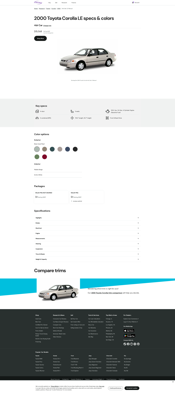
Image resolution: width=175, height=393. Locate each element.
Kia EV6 (126, 371)
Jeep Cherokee (93, 371)
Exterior (37, 140)
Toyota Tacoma (39, 365)
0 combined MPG (45, 118)
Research (64, 2)
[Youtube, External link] (131, 344)
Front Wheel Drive (116, 118)
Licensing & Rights (97, 379)
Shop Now (40, 38)
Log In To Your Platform (130, 322)
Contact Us (65, 379)
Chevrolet (109, 356)
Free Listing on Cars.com (78, 325)
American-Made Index (59, 334)
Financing (38, 342)
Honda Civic (56, 362)
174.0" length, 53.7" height (83, 118)
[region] (87, 386)
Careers (87, 379)
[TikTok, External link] (125, 344)
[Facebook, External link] (128, 344)
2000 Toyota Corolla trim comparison (106, 293)
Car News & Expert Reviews (60, 322)
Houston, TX (109, 322)
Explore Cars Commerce (130, 319)
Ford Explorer (75, 371)
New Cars (38, 322)
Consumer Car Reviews (59, 319)
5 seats (77, 111)
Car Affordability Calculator (95, 322)
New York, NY (109, 337)
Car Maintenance (93, 334)
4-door (42, 111)
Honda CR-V (56, 359)
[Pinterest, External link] (138, 344)
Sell (56, 2)
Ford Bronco (74, 362)
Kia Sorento (127, 362)
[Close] (173, 382)
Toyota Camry (39, 368)
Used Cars (38, 319)
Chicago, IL (109, 319)
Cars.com (101, 386)
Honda (55, 356)
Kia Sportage (127, 359)
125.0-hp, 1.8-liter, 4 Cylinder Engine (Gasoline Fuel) (122, 111)
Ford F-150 (74, 365)
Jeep (90, 356)
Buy (50, 2)
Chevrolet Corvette (111, 359)
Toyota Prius (38, 362)
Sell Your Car (74, 319)
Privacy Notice (55, 386)
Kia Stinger (127, 365)
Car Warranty (92, 328)
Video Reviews (57, 337)
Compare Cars (57, 325)
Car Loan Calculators (94, 319)
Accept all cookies (132, 388)
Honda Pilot (56, 368)
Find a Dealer (39, 331)
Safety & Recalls (57, 331)
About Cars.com (55, 379)
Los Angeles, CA (110, 325)
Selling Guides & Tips (76, 328)
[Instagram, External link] (135, 344)
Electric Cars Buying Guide (42, 339)
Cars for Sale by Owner (41, 328)
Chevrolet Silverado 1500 (113, 362)
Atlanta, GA (109, 331)
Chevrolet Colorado (111, 371)
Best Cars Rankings (58, 328)
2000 (58, 8)
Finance (74, 2)
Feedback (121, 379)
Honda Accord (57, 365)
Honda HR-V (56, 371)
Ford (72, 356)
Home (36, 8)
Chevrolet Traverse (111, 365)
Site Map (90, 337)
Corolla (53, 8)
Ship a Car (91, 325)
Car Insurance (92, 331)
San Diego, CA (110, 340)
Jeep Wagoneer (93, 365)
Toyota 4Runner (39, 371)
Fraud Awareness (111, 379)
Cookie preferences (115, 388)
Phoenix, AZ (109, 328)
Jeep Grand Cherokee (95, 362)
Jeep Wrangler (93, 359)
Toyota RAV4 (38, 359)
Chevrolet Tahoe (111, 368)
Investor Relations (76, 379)
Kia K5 (125, 368)
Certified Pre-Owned (41, 325)
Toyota (48, 8)
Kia (125, 356)
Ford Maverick (75, 359)
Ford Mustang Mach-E (77, 368)
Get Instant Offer (75, 322)
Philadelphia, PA (110, 334)
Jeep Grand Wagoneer (95, 368)
